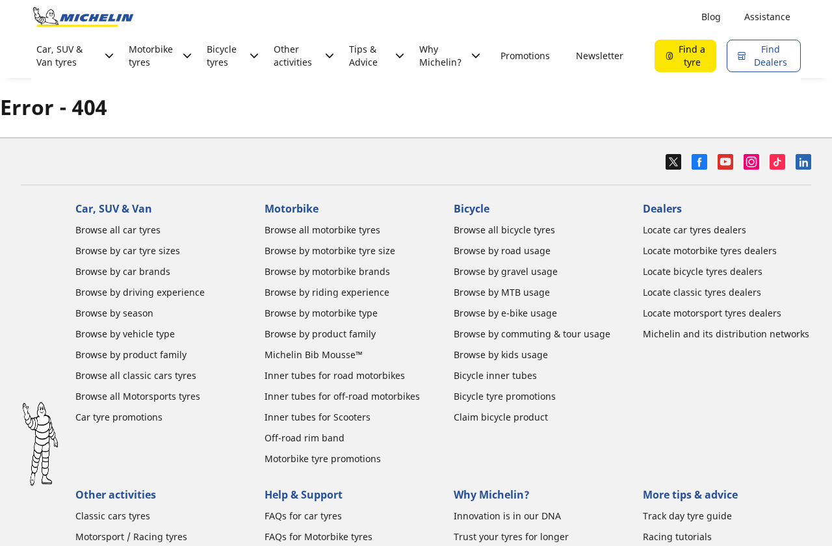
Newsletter (599, 55)
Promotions (525, 55)
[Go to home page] (83, 17)
